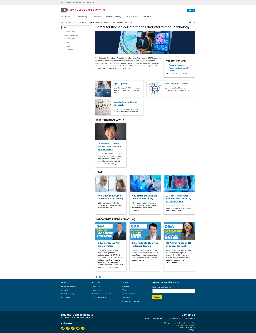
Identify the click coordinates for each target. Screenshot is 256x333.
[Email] (194, 22)
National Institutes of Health (185, 325)
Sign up (157, 297)
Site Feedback (189, 318)
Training (67, 46)
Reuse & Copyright (68, 294)
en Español (65, 290)
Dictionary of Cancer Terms (102, 294)
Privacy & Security (128, 294)
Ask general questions (177, 65)
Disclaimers (126, 297)
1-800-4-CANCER (159, 318)
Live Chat (146, 318)
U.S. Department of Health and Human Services (179, 323)
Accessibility (126, 286)
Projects (67, 42)
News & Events (69, 39)
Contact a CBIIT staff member (180, 73)
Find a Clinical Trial (99, 297)
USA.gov (192, 330)
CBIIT (65, 27)
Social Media (65, 297)
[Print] (190, 22)
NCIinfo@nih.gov (175, 318)
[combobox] (176, 10)
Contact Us (96, 286)
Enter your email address (161, 287)
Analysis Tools (69, 31)
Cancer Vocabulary (71, 35)
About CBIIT (68, 50)
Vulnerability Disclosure (131, 301)
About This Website (68, 286)
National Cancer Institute (187, 327)
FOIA (124, 290)
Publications (96, 290)
